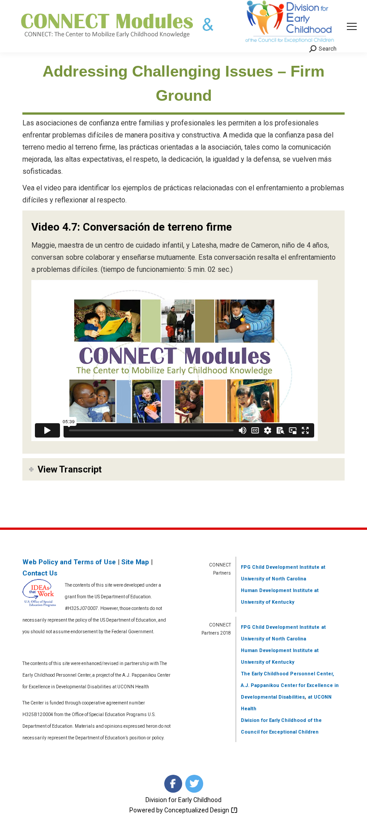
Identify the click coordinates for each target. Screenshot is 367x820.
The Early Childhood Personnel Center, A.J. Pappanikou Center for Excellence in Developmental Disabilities (290, 685)
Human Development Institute (277, 590)
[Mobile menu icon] (352, 26)
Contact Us (39, 573)
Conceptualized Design (197, 810)
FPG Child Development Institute (280, 567)
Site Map (135, 562)
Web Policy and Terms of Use (69, 562)
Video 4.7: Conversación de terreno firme (131, 227)
